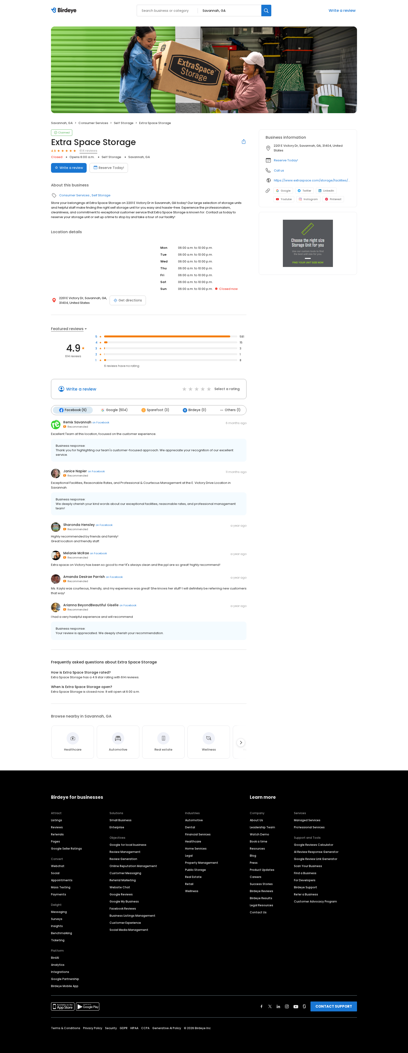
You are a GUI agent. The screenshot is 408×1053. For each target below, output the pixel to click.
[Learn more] (308, 243)
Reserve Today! (111, 167)
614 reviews (88, 150)
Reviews (57, 827)
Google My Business (124, 901)
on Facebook (100, 422)
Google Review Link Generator (315, 859)
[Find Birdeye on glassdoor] (304, 1006)
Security (111, 1028)
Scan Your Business (308, 866)
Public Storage (195, 870)
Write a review (342, 10)
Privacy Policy (92, 1028)
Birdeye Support (305, 887)
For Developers (304, 880)
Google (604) (117, 410)
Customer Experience (125, 923)
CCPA (145, 1028)
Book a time (258, 841)
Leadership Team (262, 827)
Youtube (286, 199)
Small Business (121, 820)
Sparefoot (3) (158, 410)
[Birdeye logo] (64, 10)
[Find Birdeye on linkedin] (278, 1006)
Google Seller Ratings (66, 849)
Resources (257, 849)
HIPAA (134, 1028)
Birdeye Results (261, 898)
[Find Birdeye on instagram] (287, 1006)
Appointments (61, 880)
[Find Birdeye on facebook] (262, 1006)
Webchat (57, 866)
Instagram (311, 199)
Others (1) (232, 410)
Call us (279, 170)
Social (55, 873)
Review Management (125, 852)
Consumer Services (93, 123)
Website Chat (120, 887)
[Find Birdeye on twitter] (270, 1006)
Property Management (201, 863)
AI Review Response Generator (316, 852)
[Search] (266, 10)
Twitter (306, 191)
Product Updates (262, 870)
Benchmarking (61, 933)
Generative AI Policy (166, 1028)
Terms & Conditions (65, 1028)
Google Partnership (65, 979)
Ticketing (57, 940)
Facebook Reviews (123, 909)
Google (285, 191)
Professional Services (309, 827)
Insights (57, 926)
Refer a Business (306, 894)
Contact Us (258, 912)
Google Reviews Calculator (313, 845)
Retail (189, 884)
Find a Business (305, 873)
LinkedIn (328, 191)
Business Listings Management (132, 916)
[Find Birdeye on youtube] (295, 1006)
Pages (55, 841)
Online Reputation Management (133, 866)
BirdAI (55, 958)
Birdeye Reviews (261, 891)
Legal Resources (261, 905)
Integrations (60, 972)
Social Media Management (129, 930)
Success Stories (261, 884)
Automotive (194, 820)
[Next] (241, 742)
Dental (190, 827)
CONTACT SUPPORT (333, 1006)
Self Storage (123, 123)
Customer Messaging (125, 873)
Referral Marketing (123, 880)
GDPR (124, 1028)
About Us (256, 820)
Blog (253, 856)
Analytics (57, 965)
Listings (56, 820)
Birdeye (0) (197, 410)
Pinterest (335, 199)
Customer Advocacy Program (315, 901)
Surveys (56, 919)
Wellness (191, 891)
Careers (255, 877)
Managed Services (307, 820)
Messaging (59, 912)
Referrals (57, 834)
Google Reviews (121, 894)
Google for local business (128, 845)
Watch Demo (259, 834)
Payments (58, 894)
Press (254, 863)
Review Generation (123, 859)
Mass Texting (60, 887)
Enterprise (117, 827)
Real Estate (193, 877)
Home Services (196, 849)
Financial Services (198, 834)
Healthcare (193, 841)
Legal (189, 856)
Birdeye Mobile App (64, 986)
